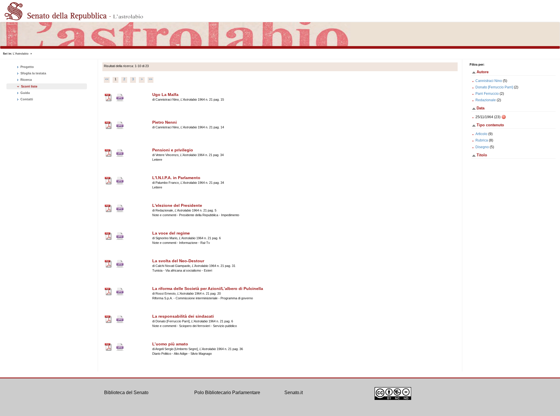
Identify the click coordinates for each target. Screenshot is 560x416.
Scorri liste (29, 86)
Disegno (482, 147)
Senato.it (293, 392)
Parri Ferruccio (487, 94)
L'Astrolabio (21, 53)
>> (150, 79)
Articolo (481, 134)
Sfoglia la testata (33, 73)
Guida (25, 93)
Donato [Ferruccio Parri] (494, 87)
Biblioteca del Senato (126, 392)
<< (106, 79)
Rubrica (481, 140)
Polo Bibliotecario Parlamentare (227, 392)
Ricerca (26, 79)
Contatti (26, 99)
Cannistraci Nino (488, 81)
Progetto (27, 67)
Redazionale (485, 100)
